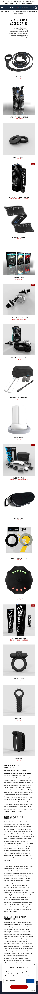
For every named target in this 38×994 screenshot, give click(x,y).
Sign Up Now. (19, 14)
